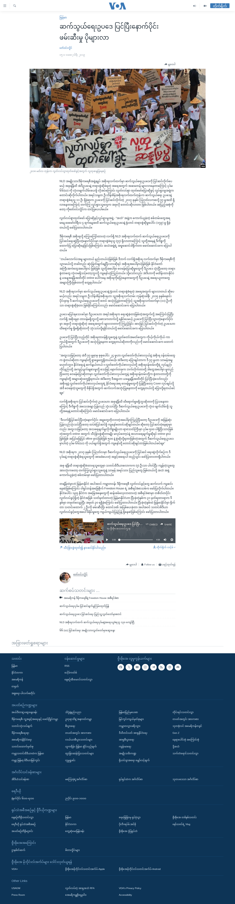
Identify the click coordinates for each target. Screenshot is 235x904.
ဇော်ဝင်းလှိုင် (66, 48)
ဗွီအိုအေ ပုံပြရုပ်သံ (128, 831)
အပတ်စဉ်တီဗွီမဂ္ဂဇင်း (22, 831)
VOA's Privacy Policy (130, 888)
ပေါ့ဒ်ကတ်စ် (71, 672)
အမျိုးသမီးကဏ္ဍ (127, 753)
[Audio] (194, 6)
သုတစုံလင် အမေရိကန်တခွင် (187, 726)
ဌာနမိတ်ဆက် (18, 850)
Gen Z (176, 733)
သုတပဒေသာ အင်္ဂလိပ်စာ (185, 779)
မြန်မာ (63, 17)
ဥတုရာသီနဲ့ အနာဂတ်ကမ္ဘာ (78, 719)
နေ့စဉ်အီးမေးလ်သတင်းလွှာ (78, 679)
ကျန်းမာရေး (125, 746)
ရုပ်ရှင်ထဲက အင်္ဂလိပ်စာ (131, 779)
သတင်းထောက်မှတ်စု (22, 746)
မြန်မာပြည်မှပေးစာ (128, 712)
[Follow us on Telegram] (153, 667)
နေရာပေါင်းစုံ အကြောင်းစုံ (186, 739)
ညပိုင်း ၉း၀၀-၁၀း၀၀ (75, 798)
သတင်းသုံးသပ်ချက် (22, 726)
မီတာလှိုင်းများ (72, 850)
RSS (67, 665)
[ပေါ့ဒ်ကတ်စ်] (169, 667)
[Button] (169, 64)
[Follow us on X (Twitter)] (129, 667)
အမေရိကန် (17, 679)
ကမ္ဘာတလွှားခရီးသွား (129, 726)
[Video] (205, 6)
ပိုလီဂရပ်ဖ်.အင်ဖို (127, 824)
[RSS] (161, 667)
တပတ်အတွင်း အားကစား (78, 733)
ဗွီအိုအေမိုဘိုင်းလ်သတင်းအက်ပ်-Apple (85, 869)
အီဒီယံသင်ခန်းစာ (20, 779)
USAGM (16, 888)
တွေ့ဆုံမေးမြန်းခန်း (74, 831)
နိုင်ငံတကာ (17, 672)
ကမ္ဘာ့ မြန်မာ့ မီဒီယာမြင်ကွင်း (26, 760)
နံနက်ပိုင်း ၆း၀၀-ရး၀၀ (23, 798)
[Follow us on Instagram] (145, 667)
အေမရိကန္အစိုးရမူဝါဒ (75, 895)
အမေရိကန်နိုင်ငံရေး (22, 739)
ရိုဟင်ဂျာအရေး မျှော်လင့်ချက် (134, 760)
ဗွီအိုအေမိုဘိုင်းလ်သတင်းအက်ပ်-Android (140, 869)
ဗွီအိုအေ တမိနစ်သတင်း (185, 817)
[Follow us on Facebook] (121, 667)
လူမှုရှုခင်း (70, 760)
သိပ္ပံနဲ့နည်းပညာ (73, 712)
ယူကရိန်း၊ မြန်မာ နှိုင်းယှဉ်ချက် (81, 746)
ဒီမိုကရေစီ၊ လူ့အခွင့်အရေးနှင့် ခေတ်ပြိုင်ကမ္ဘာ (35, 719)
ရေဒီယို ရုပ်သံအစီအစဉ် (24, 824)
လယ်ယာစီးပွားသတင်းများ (78, 739)
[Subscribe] (178, 667)
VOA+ (15, 869)
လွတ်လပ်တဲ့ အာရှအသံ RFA (79, 888)
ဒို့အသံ (176, 746)
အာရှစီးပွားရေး (126, 739)
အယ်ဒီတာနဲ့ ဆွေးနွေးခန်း (24, 712)
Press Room (18, 895)
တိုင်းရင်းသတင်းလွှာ (183, 712)
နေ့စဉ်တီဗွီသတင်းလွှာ (23, 817)
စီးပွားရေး (70, 726)
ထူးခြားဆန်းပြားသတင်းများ (79, 753)
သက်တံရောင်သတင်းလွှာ (185, 753)
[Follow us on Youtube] (137, 667)
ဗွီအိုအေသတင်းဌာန (120, 528)
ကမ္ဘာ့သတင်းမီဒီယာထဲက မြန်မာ (28, 753)
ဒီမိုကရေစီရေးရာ (20, 733)
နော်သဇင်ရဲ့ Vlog (181, 824)
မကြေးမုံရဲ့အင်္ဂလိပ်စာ (76, 779)
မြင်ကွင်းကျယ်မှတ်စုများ (131, 719)
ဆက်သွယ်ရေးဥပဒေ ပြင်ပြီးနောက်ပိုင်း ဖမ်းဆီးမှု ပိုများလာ (141, 523)
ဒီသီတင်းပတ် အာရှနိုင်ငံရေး (133, 733)
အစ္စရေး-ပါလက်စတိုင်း (23, 693)
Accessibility (125, 895)
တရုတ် (15, 686)
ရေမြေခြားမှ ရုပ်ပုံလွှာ (130, 817)
